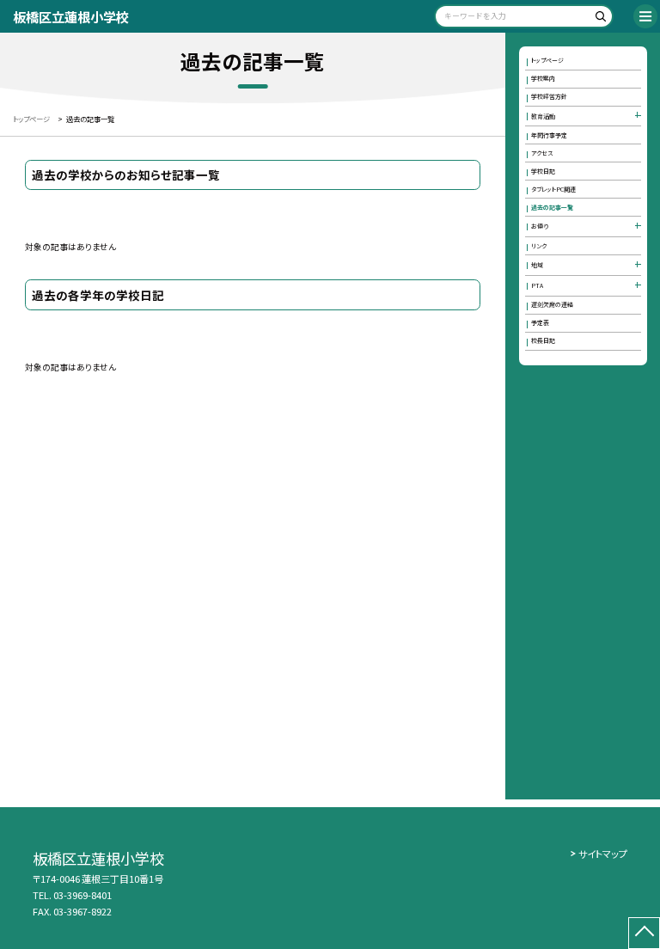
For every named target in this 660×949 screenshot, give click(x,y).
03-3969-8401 (82, 895)
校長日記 (543, 340)
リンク (539, 246)
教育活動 (543, 116)
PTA (537, 285)
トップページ (547, 60)
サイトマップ (602, 853)
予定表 (540, 322)
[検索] (598, 19)
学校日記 (543, 171)
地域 (537, 264)
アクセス (542, 153)
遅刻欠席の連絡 (552, 304)
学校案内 (543, 78)
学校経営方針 (549, 96)
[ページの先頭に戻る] (644, 933)
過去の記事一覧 (552, 207)
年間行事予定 (549, 135)
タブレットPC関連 (553, 189)
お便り (539, 226)
